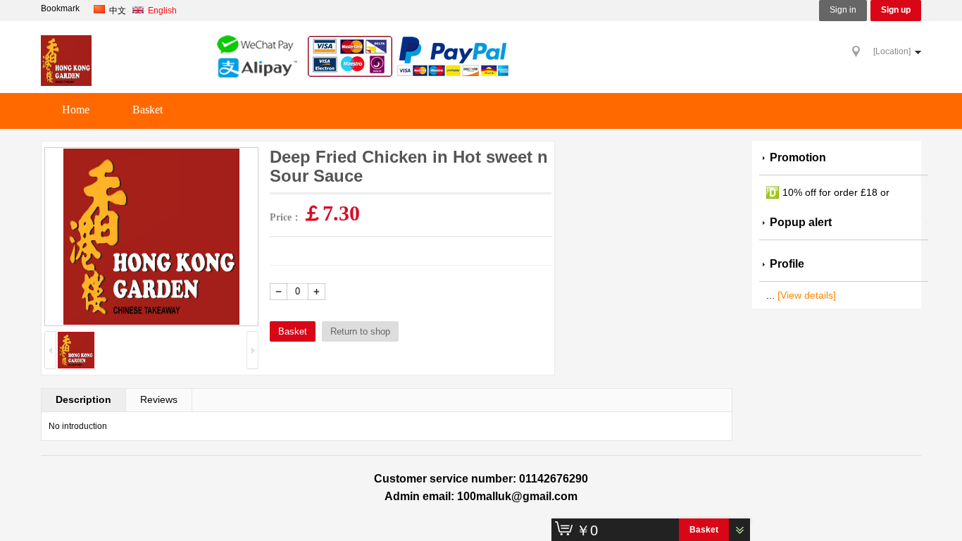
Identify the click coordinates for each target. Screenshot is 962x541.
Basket (147, 110)
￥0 (587, 530)
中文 (117, 10)
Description (83, 399)
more (909, 222)
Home (75, 110)
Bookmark (60, 8)
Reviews (158, 399)
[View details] (806, 295)
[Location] (892, 51)
